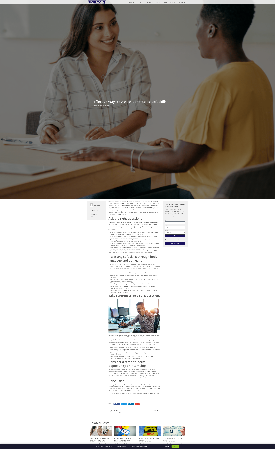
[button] (117, 404)
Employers (140, 2)
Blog (165, 2)
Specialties (150, 2)
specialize (111, 377)
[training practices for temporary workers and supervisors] (125, 431)
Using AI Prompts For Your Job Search (172, 439)
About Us (157, 2)
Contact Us (182, 2)
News (91, 216)
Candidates (131, 2)
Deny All (167, 446)
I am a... (167, 230)
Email (166, 225)
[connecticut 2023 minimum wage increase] (150, 431)
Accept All (175, 446)
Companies (172, 2)
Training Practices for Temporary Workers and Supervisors (124, 439)
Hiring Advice (93, 215)
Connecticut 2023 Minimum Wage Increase (149, 439)
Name (166, 220)
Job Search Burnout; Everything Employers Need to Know (99, 439)
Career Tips (93, 213)
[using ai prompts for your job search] (174, 431)
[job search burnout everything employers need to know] (101, 431)
